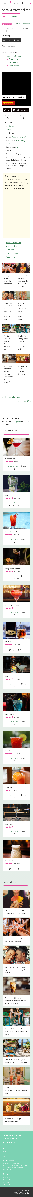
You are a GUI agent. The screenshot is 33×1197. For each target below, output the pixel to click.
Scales (8, 129)
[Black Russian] (16, 637)
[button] (3, 23)
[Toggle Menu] (5, 3)
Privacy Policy (25, 1190)
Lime (17, 147)
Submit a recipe (11, 1138)
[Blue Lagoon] (16, 710)
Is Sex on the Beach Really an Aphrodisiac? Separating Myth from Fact (16, 1164)
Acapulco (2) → (24, 401)
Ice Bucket (10, 126)
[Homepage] (16, 3)
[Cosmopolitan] (16, 454)
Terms (19, 1190)
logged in (17, 422)
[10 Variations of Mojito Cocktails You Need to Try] (23, 365)
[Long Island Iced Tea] (16, 564)
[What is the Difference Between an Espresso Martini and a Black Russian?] (9, 369)
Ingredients (14, 62)
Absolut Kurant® (19, 137)
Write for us (9, 1142)
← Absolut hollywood (11, 397)
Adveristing (6, 1177)
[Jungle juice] (16, 783)
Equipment (13, 59)
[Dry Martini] (16, 820)
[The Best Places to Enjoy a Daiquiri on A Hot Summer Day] (9, 338)
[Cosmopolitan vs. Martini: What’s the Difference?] (9, 275)
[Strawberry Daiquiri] (16, 601)
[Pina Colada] (16, 855)
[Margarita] (16, 672)
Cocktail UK (14, 16)
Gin (4, 1154)
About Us (6, 1182)
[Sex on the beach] (16, 528)
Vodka (5, 1152)
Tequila (5, 1157)
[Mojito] (16, 491)
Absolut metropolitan (15, 56)
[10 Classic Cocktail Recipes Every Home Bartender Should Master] (23, 306)
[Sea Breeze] (16, 747)
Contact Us (6, 1184)
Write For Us (7, 1179)
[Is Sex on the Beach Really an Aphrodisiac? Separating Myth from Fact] (9, 306)
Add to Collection (9, 46)
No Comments (23, 24)
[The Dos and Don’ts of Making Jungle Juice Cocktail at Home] (23, 276)
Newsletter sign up (12, 1135)
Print (8, 110)
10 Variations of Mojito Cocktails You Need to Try (15, 1168)
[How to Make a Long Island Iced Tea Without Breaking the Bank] (23, 338)
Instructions (14, 66)
